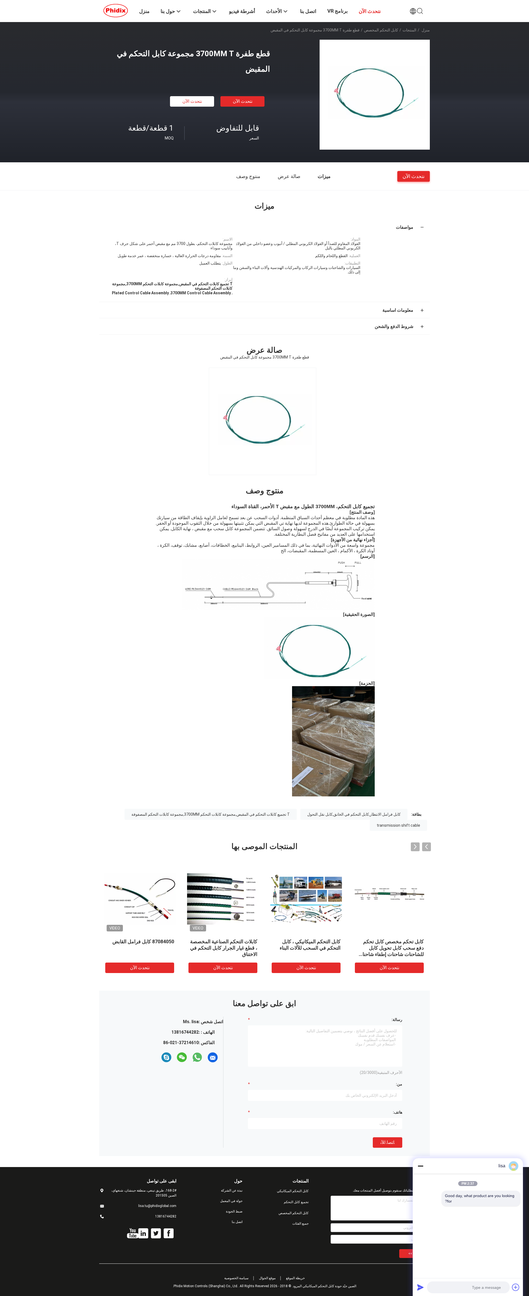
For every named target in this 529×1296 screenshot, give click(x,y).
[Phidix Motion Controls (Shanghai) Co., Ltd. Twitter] (156, 1233)
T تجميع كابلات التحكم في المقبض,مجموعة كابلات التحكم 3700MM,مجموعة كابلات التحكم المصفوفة (210, 814)
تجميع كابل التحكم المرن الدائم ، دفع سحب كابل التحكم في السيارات (142, 948)
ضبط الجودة (234, 1211)
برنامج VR (337, 11)
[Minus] (420, 1166)
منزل (426, 30)
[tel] (156, 1057)
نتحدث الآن (242, 101)
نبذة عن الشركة (231, 1190)
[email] (213, 1057)
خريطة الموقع (295, 1278)
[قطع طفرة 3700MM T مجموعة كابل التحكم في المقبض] (375, 94)
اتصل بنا (237, 1222)
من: (399, 1084)
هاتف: (397, 1112)
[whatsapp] (197, 1057)
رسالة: (397, 1019)
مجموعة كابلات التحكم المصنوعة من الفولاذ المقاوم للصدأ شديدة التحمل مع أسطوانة (390, 948)
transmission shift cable (398, 825)
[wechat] (182, 1057)
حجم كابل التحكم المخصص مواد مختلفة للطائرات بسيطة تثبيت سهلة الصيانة (225, 948)
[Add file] (516, 1287)
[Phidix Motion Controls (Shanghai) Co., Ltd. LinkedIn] (143, 1233)
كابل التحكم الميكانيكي (293, 1191)
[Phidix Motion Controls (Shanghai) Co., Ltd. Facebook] (169, 1233)
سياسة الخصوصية (236, 1278)
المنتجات (409, 30)
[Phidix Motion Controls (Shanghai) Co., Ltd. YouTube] (132, 1233)
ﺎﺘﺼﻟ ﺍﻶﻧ (387, 1142)
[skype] (166, 1057)
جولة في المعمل (231, 1201)
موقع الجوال (267, 1278)
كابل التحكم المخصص (381, 30)
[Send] (420, 1287)
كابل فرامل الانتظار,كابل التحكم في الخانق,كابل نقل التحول (354, 814)
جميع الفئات (300, 1223)
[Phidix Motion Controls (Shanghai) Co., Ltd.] (115, 10)
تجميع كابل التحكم (296, 1202)
